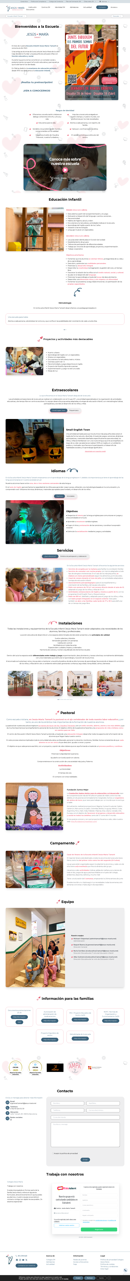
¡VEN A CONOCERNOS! (37, 90)
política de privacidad (70, 1153)
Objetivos (59, 496)
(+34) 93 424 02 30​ (17, 1109)
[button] (64, 329)
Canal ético (24, 1)
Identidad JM (60, 7)
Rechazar (90, 1278)
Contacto (102, 7)
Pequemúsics (73, 410)
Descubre (116, 16)
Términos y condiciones (109, 1266)
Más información (19, 1017)
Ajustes (101, 1278)
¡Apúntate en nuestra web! (95, 451)
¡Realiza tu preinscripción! (37, 82)
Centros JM (45, 7)
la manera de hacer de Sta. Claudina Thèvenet (56, 726)
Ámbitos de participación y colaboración (73, 556)
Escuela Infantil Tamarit (15, 16)
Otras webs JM (89, 1)
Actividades (70, 496)
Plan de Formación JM (73, 1)
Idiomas (104, 1)
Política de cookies (107, 1264)
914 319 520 (22, 1256)
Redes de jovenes (80, 1260)
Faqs (75, 1264)
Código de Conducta (56, 1)
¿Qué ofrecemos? (50, 556)
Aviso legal (104, 1269)
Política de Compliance (38, 1)
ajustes (66, 1279)
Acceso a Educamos (80, 1262)
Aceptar (78, 1278)
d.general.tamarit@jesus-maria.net (23, 1103)
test (19, 1022)
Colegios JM (50, 1260)
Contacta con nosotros (26, 1265)
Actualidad (87, 7)
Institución (32, 7)
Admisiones (74, 7)
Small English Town (58, 410)
